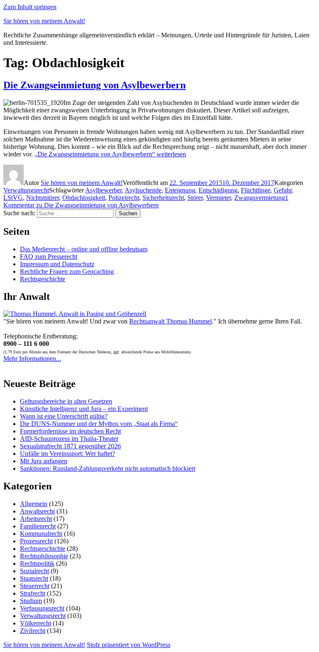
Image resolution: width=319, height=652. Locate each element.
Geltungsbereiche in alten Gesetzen (66, 401)
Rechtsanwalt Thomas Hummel (170, 321)
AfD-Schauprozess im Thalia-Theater (69, 438)
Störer (195, 197)
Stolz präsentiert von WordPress (128, 644)
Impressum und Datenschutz (57, 264)
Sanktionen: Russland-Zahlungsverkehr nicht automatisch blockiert (107, 468)
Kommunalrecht (41, 533)
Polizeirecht (123, 197)
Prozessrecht (36, 541)
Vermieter (218, 197)
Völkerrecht (35, 623)
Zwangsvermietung (259, 197)
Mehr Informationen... (32, 358)
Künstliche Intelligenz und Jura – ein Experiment (84, 408)
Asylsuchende (143, 190)
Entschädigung (218, 190)
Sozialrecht (34, 570)
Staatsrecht (34, 578)
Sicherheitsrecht (163, 197)
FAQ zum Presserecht (48, 256)
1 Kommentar (145, 201)
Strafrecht (32, 593)
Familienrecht (38, 526)
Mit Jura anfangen (43, 461)
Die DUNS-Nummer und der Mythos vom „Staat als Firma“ (99, 423)
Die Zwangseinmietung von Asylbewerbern (94, 85)
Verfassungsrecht (42, 608)
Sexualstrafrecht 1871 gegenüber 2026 (70, 446)
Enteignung (180, 190)
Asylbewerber (103, 190)
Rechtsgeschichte (42, 278)
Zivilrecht (32, 630)
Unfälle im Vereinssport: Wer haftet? (67, 453)
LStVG (13, 197)
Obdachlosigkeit (83, 197)
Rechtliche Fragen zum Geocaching (67, 271)
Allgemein (33, 503)
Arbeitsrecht (36, 518)
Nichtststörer (42, 197)
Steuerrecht (34, 585)
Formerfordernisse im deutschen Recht (70, 431)
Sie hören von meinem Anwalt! (44, 20)
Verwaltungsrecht (26, 190)
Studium (31, 600)
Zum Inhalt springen (29, 6)
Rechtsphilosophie (44, 556)
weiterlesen (110, 154)
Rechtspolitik (37, 563)
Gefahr (283, 190)
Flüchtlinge (255, 190)
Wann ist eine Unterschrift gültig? (64, 416)
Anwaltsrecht (37, 511)
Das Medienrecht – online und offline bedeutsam (83, 249)
